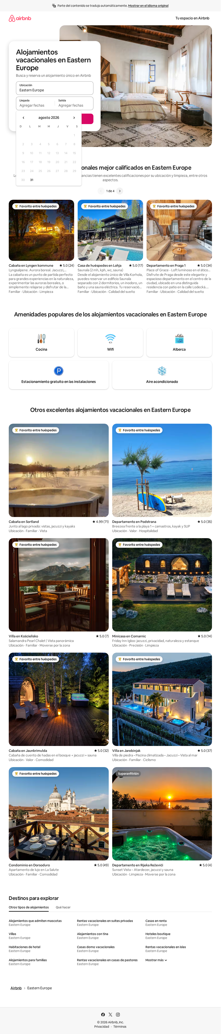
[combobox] (54, 90)
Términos (119, 1027)
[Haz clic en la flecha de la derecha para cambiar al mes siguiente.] (74, 117)
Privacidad (101, 1027)
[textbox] (35, 105)
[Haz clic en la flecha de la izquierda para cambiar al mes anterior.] (23, 117)
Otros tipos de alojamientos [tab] (29, 907)
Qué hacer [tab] (63, 907)
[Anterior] (101, 191)
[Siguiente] (119, 191)
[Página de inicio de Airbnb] (20, 18)
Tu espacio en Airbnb (192, 18)
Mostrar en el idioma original (148, 6)
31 (31, 180)
